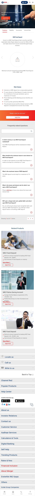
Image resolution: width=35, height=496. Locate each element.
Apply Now (5, 18)
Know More (6, 262)
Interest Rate (27, 30)
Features (4, 30)
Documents (19, 30)
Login (25, 2)
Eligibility (11, 30)
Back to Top (27, 375)
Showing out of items (8, 218)
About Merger (7, 471)
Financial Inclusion (9, 466)
